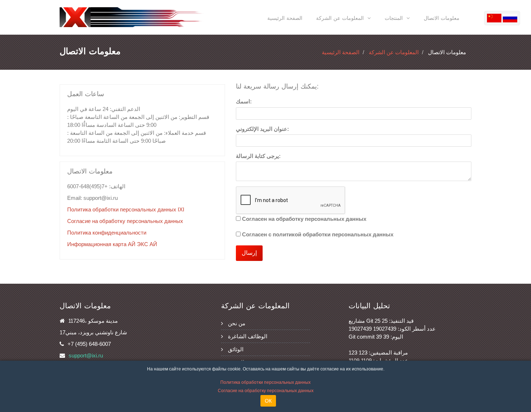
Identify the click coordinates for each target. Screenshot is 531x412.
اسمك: (244, 101)
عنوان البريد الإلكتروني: (262, 129)
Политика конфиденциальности (106, 232)
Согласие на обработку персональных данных (125, 221)
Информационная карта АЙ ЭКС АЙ (112, 244)
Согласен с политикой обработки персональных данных (317, 234)
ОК (268, 401)
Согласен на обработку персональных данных (304, 219)
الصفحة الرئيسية (284, 18)
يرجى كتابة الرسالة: (258, 156)
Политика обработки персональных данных (265, 382)
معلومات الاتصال (441, 18)
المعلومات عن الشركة (394, 52)
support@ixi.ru (86, 355)
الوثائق (235, 349)
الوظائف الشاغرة (247, 336)
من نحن (236, 323)
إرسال (249, 253)
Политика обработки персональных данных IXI (125, 209)
